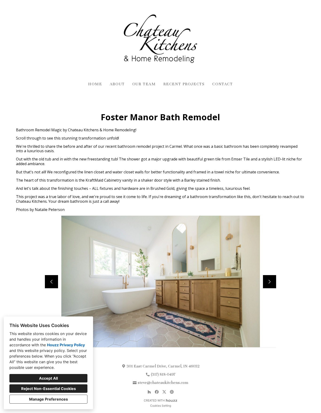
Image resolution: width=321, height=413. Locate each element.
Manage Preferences (48, 399)
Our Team (144, 84)
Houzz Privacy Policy (66, 345)
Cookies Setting (160, 405)
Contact (222, 84)
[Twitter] (164, 392)
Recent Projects (184, 84)
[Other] (172, 392)
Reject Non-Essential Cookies (48, 388)
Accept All (48, 378)
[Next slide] (269, 281)
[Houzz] (149, 392)
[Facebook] (157, 392)
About (117, 84)
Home (95, 84)
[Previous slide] (51, 281)
